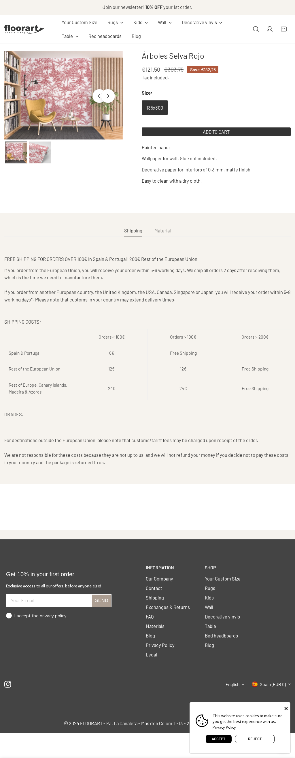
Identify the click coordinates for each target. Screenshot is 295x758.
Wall (209, 607)
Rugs (210, 588)
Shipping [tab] (133, 230)
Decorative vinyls (222, 616)
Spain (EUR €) (273, 684)
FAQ (150, 616)
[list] (63, 95)
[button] (115, 22)
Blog (150, 635)
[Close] (286, 708)
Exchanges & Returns (168, 607)
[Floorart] (24, 29)
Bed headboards (221, 635)
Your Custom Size (223, 578)
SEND (101, 600)
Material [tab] (162, 230)
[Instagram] (8, 684)
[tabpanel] (147, 360)
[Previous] (99, 96)
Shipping (155, 597)
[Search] (256, 29)
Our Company (159, 578)
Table (210, 626)
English (232, 684)
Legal (151, 654)
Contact (154, 588)
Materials (155, 626)
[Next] (108, 96)
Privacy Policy (160, 645)
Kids (209, 597)
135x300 (154, 107)
